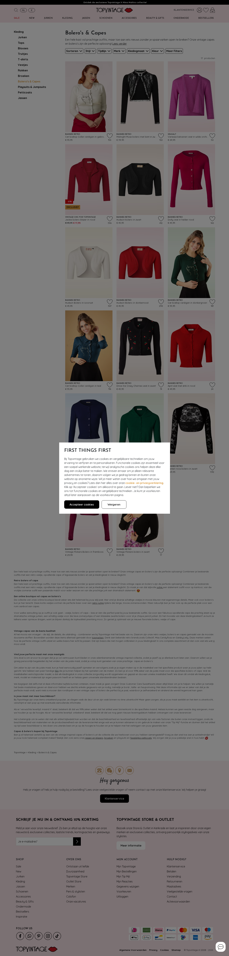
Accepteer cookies (82, 504)
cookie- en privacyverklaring (144, 483)
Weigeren (114, 504)
